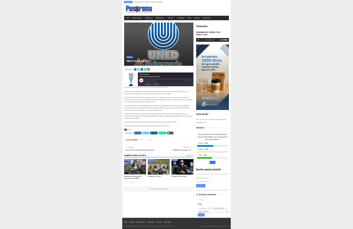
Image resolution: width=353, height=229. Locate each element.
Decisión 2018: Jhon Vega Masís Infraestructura (140, 150)
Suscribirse (200, 185)
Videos (189, 18)
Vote (212, 162)
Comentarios (160, 18)
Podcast (170, 18)
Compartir (156, 84)
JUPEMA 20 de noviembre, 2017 (182, 150)
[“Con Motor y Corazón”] (159, 166)
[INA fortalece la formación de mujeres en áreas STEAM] (135, 166)
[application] (212, 40)
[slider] (225, 39)
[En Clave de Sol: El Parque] (182, 166)
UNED (129, 129)
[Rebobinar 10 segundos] (149, 81)
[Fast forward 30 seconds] (156, 81)
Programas (181, 18)
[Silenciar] (221, 40)
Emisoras (197, 18)
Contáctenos (207, 18)
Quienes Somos (136, 18)
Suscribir (147, 84)
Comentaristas (141, 222)
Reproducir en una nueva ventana (147, 87)
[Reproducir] (198, 40)
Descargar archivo (130, 87)
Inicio (127, 18)
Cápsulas (148, 18)
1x (152, 81)
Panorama (132, 222)
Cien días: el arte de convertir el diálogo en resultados (149, 2)
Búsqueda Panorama (207, 195)
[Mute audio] (146, 81)
